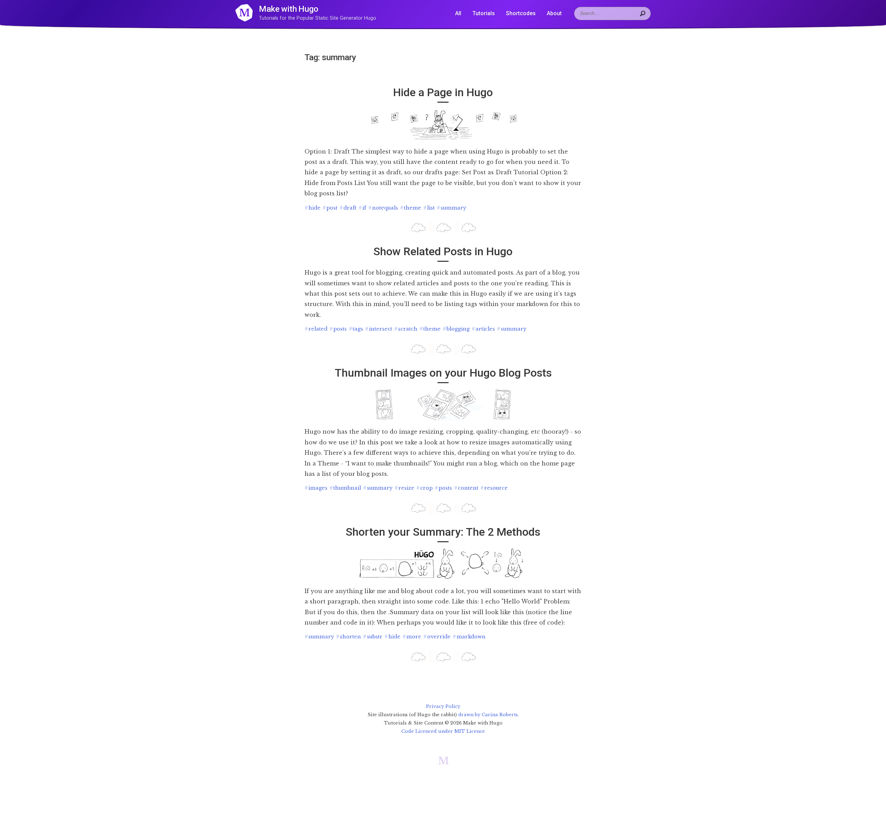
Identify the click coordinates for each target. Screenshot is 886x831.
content (466, 488)
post (330, 208)
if (362, 208)
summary (451, 208)
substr (372, 637)
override (437, 637)
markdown (469, 637)
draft (348, 208)
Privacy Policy (443, 706)
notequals (383, 208)
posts (338, 329)
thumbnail (345, 488)
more (412, 637)
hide (312, 208)
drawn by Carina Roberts (488, 714)
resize (404, 488)
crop (424, 488)
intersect (378, 329)
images (316, 488)
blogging (456, 329)
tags (356, 329)
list (429, 208)
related (316, 329)
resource (494, 488)
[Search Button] (643, 13)
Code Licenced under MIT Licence (443, 731)
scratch (405, 329)
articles (483, 329)
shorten (348, 637)
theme (410, 208)
